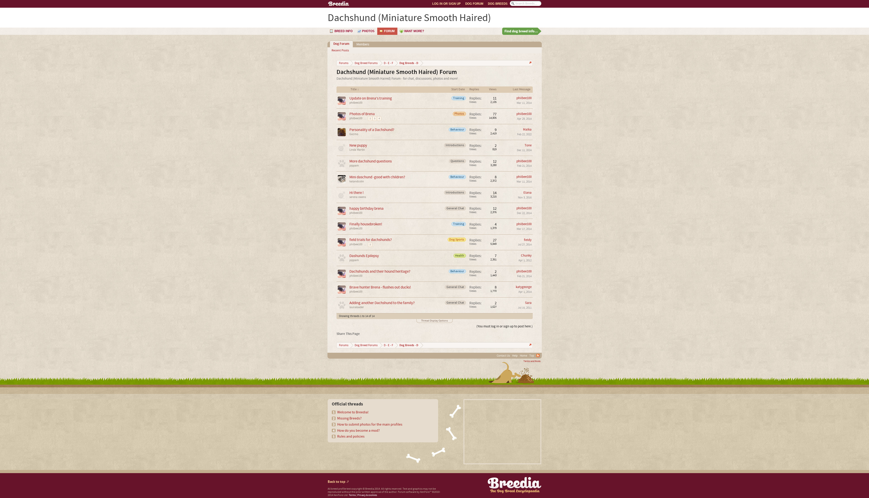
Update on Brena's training (370, 98)
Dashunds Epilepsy (364, 255)
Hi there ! (356, 192)
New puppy (358, 145)
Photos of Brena (362, 114)
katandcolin (356, 181)
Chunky (526, 255)
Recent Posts (340, 50)
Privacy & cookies (367, 495)
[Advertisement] (502, 431)
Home (523, 355)
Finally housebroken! (365, 224)
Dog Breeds (498, 3)
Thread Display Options (434, 320)
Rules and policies (351, 436)
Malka (527, 129)
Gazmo (353, 134)
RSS (538, 355)
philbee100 (355, 103)
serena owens (357, 197)
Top (531, 355)
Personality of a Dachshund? (371, 129)
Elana (527, 193)
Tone (528, 145)
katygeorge (524, 287)
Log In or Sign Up (446, 3)
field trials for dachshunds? (370, 239)
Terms (352, 495)
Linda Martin (357, 150)
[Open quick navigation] (529, 63)
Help (515, 355)
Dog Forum (474, 3)
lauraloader (356, 307)
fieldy (528, 240)
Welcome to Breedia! (353, 412)
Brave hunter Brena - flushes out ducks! (380, 287)
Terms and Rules (532, 361)
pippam (354, 165)
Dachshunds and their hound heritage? (379, 271)
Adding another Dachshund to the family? (382, 302)
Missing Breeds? (349, 418)
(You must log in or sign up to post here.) (504, 326)
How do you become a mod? (358, 430)
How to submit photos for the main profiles (369, 424)
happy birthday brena (366, 208)
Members (362, 44)
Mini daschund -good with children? (377, 177)
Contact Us (503, 355)
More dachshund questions (370, 161)
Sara (528, 303)
